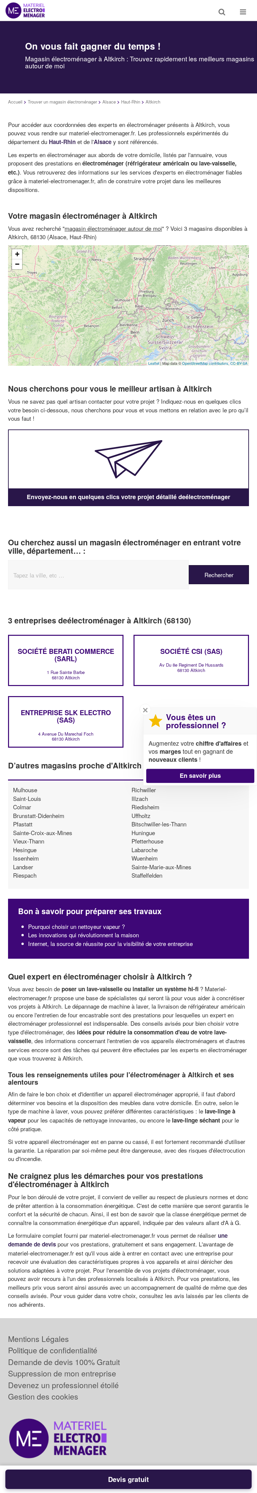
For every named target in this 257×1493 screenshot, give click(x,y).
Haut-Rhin (130, 101)
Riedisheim (145, 807)
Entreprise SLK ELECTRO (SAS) (66, 716)
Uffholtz (141, 815)
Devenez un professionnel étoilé (63, 1384)
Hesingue (24, 849)
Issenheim (26, 858)
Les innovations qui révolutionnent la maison (83, 935)
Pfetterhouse (147, 841)
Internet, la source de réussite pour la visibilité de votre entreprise (110, 943)
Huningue (143, 832)
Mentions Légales (38, 1338)
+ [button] (17, 254)
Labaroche (145, 849)
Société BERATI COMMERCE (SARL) (66, 654)
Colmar (22, 807)
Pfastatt (22, 824)
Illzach (140, 798)
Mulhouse (25, 790)
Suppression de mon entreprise (62, 1373)
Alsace (109, 101)
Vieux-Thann (28, 841)
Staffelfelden (147, 875)
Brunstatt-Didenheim (38, 815)
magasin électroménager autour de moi (113, 228)
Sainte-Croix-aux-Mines (42, 832)
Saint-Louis (27, 798)
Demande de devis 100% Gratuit (64, 1361)
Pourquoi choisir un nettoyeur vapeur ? (76, 926)
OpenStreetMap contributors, (206, 363)
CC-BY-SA (238, 363)
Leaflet (153, 363)
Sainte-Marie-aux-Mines (161, 867)
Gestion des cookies (43, 1396)
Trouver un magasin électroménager (62, 101)
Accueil (15, 101)
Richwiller (144, 790)
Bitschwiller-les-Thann (159, 824)
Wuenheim (145, 858)
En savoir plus (200, 775)
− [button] (17, 264)
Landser (23, 867)
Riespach (24, 875)
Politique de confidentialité (52, 1350)
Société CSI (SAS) (191, 651)
